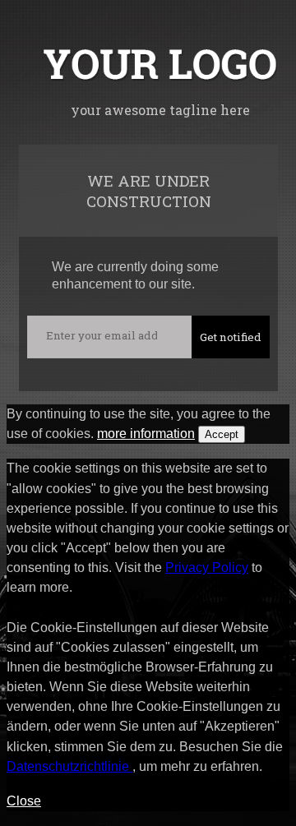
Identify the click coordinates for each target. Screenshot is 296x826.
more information (146, 434)
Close (24, 801)
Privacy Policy (206, 568)
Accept (221, 434)
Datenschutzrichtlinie (69, 766)
